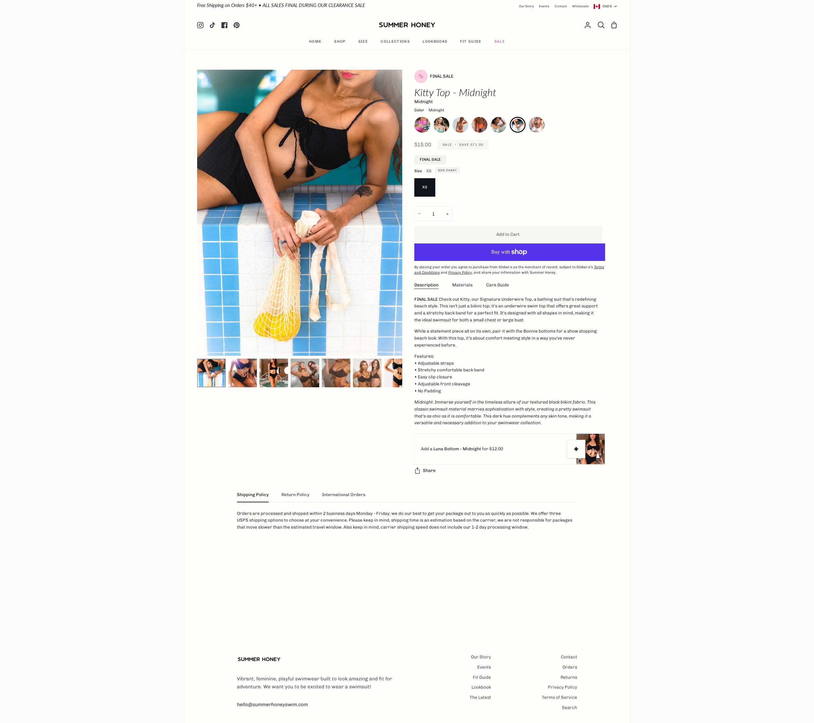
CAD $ (607, 6)
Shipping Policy (253, 494)
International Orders (343, 494)
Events (484, 667)
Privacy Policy (562, 687)
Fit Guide (482, 677)
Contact (569, 656)
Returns (569, 677)
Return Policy (295, 494)
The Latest (480, 697)
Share (429, 470)
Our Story (481, 656)
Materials (462, 284)
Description (426, 284)
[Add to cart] (576, 449)
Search (569, 707)
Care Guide (497, 284)
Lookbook (481, 687)
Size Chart (447, 170)
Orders (569, 667)
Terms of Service (559, 697)
